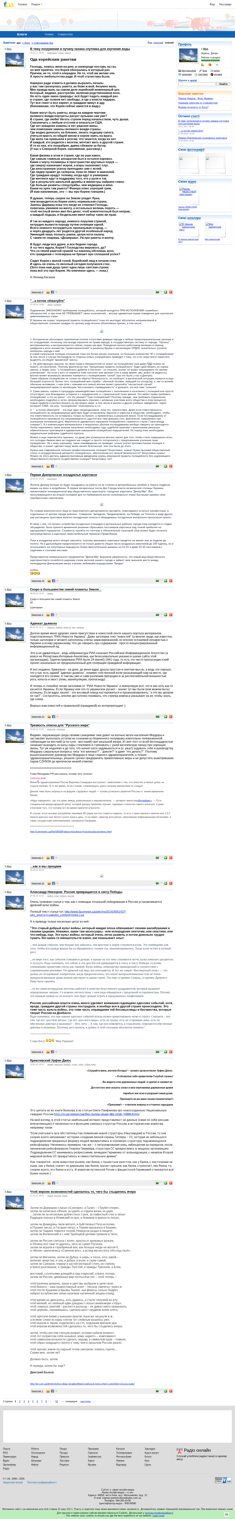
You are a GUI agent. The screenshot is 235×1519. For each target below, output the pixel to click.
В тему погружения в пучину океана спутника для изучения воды (80, 49)
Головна (22, 4)
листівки (203, 74)
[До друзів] (203, 64)
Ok (226, 1514)
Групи (148, 1464)
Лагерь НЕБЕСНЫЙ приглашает (187, 208)
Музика (92, 1464)
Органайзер (9, 1464)
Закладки (150, 1448)
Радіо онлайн (197, 1450)
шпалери (187, 74)
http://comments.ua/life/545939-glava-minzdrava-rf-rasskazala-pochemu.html (71, 831)
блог (205, 70)
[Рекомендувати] (165, 292)
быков (50, 1196)
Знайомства (94, 1456)
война (50, 896)
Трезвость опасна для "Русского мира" (60, 725)
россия (71, 896)
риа (73, 627)
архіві (193, 80)
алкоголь (51, 729)
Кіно (147, 1460)
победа (63, 896)
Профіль (185, 44)
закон (50, 304)
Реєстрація (225, 4)
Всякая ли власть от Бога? (193, 107)
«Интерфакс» (144, 800)
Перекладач (9, 1456)
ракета (68, 53)
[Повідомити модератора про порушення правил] (171, 292)
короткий (158, 42)
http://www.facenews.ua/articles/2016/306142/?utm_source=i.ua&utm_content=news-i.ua (78, 913)
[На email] (48, 292)
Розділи (35, 4)
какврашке (52, 53)
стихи (64, 1196)
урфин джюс (90, 1064)
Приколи (64, 1456)
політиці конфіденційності (159, 1513)
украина (80, 627)
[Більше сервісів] (56, 292)
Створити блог (65, 34)
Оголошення (38, 1452)
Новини (120, 1460)
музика (218, 74)
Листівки (64, 1460)
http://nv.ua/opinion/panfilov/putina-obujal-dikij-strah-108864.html (96, 1114)
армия (50, 1064)
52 (56, 1401)
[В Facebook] (52, 292)
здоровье (61, 729)
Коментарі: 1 (37, 1391)
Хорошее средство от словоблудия (198, 102)
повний (169, 42)
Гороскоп (93, 1452)
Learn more (158, 1515)
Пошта (6, 1448)
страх (80, 1064)
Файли (34, 1464)
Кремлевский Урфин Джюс (50, 1060)
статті (195, 116)
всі (19, 42)
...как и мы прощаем (45, 866)
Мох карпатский (212, 239)
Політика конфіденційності (42, 1482)
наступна (85, 1401)
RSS (5, 1452)
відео (217, 70)
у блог (26, 42)
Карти (91, 1460)
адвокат (51, 627)
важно (50, 593)
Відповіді (121, 1464)
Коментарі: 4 (37, 292)
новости (67, 627)
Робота (35, 1448)
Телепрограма (124, 1452)
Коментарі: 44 (38, 581)
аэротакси (52, 479)
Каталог (120, 1448)
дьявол (59, 627)
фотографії (196, 149)
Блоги (148, 1456)
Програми (93, 1448)
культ (56, 896)
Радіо (6, 1468)
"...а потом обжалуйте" (191, 130)
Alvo (9, 49)
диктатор (58, 1064)
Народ (34, 1456)
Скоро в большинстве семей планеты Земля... (66, 589)
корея (61, 53)
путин (74, 1064)
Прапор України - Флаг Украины (195, 98)
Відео (6, 1460)
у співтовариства (42, 42)
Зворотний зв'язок (13, 1482)
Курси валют (152, 1452)
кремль (67, 1064)
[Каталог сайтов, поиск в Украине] (223, 1478)
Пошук (63, 1448)
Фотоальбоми (123, 1456)
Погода (64, 1452)
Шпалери (36, 1460)
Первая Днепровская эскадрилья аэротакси (202, 138)
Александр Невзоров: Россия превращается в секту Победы (76, 892)
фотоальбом (189, 70)
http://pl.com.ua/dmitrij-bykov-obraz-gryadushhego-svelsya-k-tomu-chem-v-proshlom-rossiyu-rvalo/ (82, 1383)
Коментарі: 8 (37, 1052)
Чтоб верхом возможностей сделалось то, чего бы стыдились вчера (83, 1191)
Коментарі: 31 (38, 883)
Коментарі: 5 (37, 615)
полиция (57, 304)
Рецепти (64, 1464)
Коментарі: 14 (38, 716)
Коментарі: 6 (37, 466)
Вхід (212, 4)
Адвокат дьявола (43, 623)
